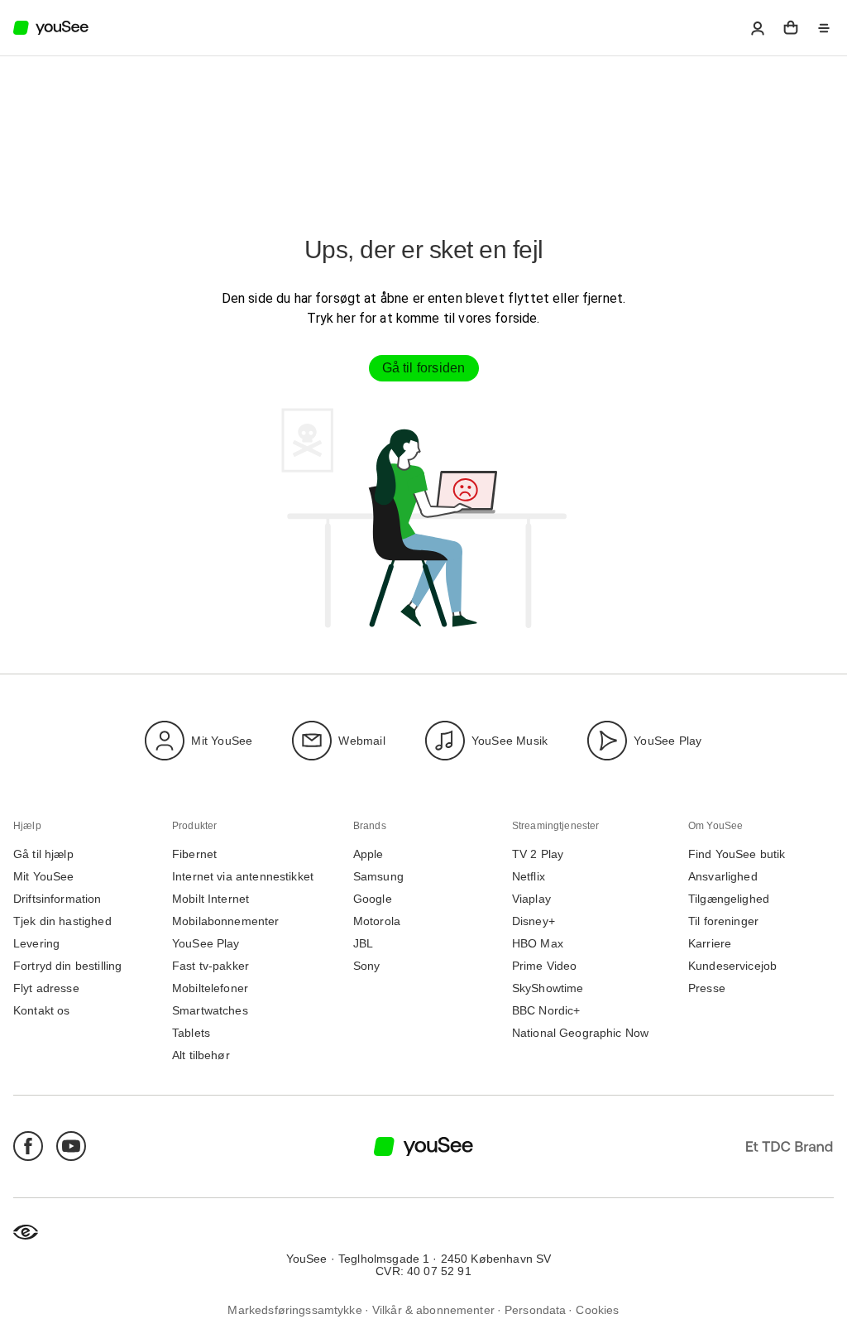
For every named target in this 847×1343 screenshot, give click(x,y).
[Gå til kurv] (791, 28)
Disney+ (533, 921)
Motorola (376, 921)
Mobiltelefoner (210, 988)
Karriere (709, 944)
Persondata (536, 1310)
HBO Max (537, 944)
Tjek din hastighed (62, 921)
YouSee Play (667, 740)
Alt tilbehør (201, 1055)
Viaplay (531, 899)
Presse (706, 988)
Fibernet (194, 854)
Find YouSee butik (737, 854)
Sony (366, 966)
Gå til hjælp (43, 854)
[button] (758, 28)
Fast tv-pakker (210, 966)
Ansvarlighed (723, 877)
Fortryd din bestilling (67, 966)
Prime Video (544, 966)
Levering (36, 944)
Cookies (597, 1310)
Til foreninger (723, 921)
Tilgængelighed (728, 899)
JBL (363, 944)
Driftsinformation (57, 899)
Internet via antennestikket (242, 877)
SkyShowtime (548, 988)
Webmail (361, 740)
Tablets (191, 1033)
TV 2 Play (537, 854)
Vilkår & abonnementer (433, 1310)
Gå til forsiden (424, 368)
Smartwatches (210, 1011)
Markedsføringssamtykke (294, 1310)
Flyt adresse (46, 988)
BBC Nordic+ (546, 1011)
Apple (368, 854)
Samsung (378, 877)
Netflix (528, 877)
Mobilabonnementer (226, 921)
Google (372, 899)
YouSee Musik (509, 740)
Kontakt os (41, 1011)
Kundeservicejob (732, 966)
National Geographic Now (580, 1033)
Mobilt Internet (210, 899)
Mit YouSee (221, 740)
